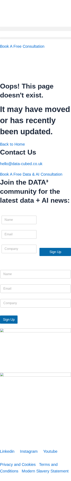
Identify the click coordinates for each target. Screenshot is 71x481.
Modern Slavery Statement (45, 471)
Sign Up (55, 252)
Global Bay (24, 478)
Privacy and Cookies (18, 464)
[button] (35, 28)
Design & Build (8, 478)
